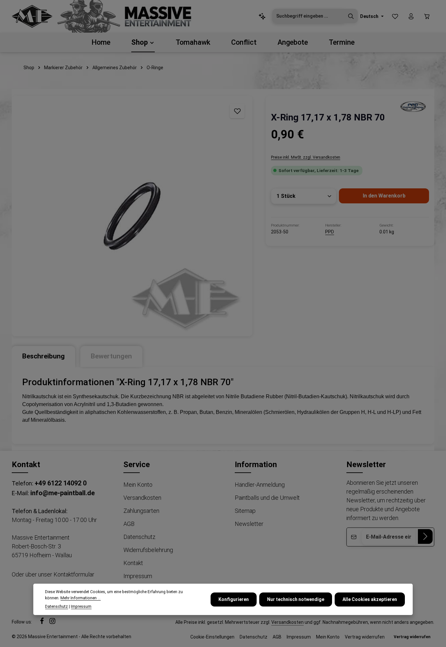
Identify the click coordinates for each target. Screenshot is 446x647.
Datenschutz (139, 536)
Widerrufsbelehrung (148, 549)
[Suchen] (351, 16)
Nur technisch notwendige (295, 599)
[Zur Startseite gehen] (32, 16)
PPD (329, 231)
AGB (129, 523)
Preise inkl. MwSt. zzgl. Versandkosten (305, 157)
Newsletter (249, 523)
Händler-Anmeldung (260, 484)
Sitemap (245, 510)
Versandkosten (142, 497)
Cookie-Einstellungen (212, 636)
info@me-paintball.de (62, 493)
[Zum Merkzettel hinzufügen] (237, 110)
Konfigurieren (233, 599)
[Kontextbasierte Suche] (262, 16)
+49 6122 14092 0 (61, 483)
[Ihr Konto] (411, 16)
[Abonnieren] (425, 536)
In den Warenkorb (384, 196)
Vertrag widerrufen (365, 636)
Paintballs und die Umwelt (267, 497)
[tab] (43, 356)
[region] (132, 216)
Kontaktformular (74, 574)
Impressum (137, 576)
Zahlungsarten (141, 510)
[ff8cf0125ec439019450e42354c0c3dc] (412, 106)
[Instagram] (52, 622)
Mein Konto (137, 484)
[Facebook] (42, 622)
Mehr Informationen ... (80, 597)
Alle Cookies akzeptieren (369, 599)
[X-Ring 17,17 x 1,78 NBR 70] (132, 216)
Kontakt (133, 563)
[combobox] (308, 16)
